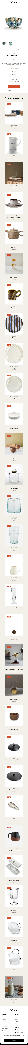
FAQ (15, 1023)
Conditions (18, 1043)
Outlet (3, 1030)
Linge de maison (5, 1023)
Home (10, 49)
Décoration (4, 1021)
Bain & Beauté (5, 1028)
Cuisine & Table (16, 49)
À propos (16, 1021)
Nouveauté (4, 1019)
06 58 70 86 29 (20, 1032)
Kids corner (4, 1026)
